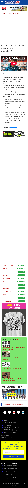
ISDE (4, 285)
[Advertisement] (14, 29)
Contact (6, 420)
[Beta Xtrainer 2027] (14, 8)
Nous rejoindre (8, 425)
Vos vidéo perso (7, 301)
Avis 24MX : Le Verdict (9, 475)
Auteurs (6, 424)
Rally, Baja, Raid (7, 291)
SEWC (4, 294)
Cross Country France (8, 265)
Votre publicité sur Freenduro (11, 427)
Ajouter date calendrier (10, 432)
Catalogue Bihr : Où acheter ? (11, 478)
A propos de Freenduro (10, 422)
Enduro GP (6, 275)
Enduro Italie (14, 127)
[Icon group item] (5, 412)
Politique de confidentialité (11, 431)
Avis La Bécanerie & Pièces (10, 468)
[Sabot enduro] (14, 134)
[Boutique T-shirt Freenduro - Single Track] (14, 319)
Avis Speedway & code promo (11, 472)
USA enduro (6, 298)
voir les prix (11, 394)
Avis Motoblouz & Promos (10, 465)
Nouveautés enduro (8, 288)
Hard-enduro (6, 281)
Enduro (5, 268)
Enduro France (7, 272)
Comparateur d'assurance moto (14, 404)
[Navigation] (2, 2)
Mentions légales (8, 429)
